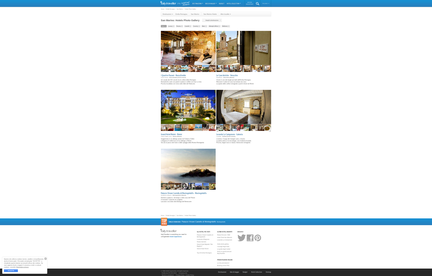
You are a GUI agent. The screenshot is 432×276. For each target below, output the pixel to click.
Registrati (249, 4)
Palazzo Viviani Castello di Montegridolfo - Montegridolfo (184, 193)
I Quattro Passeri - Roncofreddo (173, 75)
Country (196, 26)
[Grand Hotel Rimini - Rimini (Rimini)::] (164, 127)
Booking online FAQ (223, 265)
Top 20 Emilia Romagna (204, 253)
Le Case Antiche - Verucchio (227, 75)
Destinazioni (197, 3)
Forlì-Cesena (182, 77)
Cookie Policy (190, 275)
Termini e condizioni (168, 275)
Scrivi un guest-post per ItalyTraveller (224, 252)
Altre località (225, 14)
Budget (221, 3)
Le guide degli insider (223, 249)
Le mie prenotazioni (223, 263)
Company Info (183, 273)
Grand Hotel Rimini (203, 249)
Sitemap (268, 272)
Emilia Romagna (181, 14)
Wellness (225, 26)
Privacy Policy (180, 275)
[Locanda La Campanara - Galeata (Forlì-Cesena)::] (219, 127)
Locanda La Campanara (224, 240)
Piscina (179, 26)
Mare (204, 26)
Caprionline (173, 271)
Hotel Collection (233, 3)
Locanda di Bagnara (203, 239)
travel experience (176, 236)
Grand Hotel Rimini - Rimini (171, 134)
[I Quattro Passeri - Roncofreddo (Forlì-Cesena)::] (164, 68)
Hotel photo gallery (223, 244)
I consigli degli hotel (223, 246)
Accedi (249, 2)
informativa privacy (22, 267)
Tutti (163, 26)
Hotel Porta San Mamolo (224, 237)
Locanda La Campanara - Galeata (229, 134)
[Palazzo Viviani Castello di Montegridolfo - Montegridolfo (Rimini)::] (164, 186)
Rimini (232, 77)
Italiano (265, 3)
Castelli (188, 26)
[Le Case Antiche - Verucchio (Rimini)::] (219, 68)
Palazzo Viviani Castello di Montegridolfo (205, 236)
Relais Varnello (201, 242)
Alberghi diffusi (214, 26)
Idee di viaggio (210, 3)
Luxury (171, 26)
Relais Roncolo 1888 (223, 235)
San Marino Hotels (210, 14)
